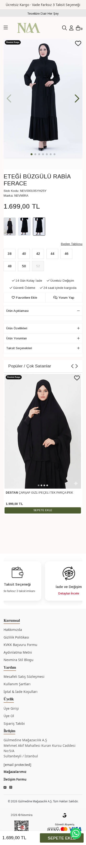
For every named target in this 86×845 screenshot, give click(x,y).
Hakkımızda (13, 629)
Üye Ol (9, 716)
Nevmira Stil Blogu (18, 659)
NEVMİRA (21, 195)
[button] (77, 98)
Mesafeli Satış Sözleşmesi (24, 676)
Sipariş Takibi (14, 723)
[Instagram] (10, 787)
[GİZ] (64, 815)
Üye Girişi (11, 708)
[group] (43, 98)
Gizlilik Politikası (16, 637)
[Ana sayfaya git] (28, 27)
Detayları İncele (68, 593)
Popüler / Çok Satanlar (29, 366)
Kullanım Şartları (17, 684)
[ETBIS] (21, 829)
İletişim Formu (15, 779)
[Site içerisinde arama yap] (64, 28)
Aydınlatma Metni (18, 652)
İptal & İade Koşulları (21, 691)
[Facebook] (5, 787)
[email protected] (17, 764)
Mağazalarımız (15, 772)
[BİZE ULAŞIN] (75, 833)
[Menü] (6, 28)
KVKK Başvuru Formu (20, 644)
